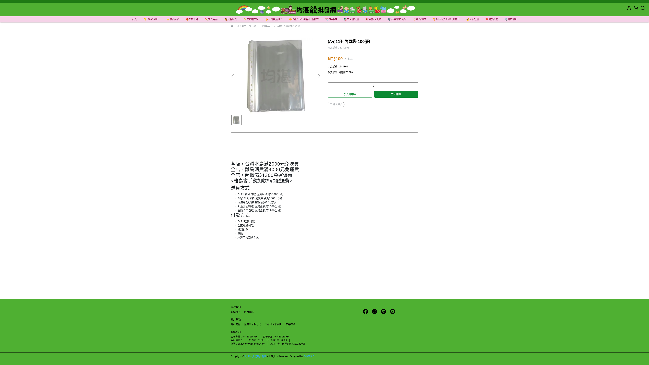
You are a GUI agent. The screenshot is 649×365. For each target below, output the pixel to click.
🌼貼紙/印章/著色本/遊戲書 (304, 19)
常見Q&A (290, 324)
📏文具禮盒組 (251, 19)
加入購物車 (350, 94)
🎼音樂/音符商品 (397, 19)
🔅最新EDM (419, 19)
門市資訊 (249, 311)
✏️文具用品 (211, 19)
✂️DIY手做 (331, 19)
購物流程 (235, 324)
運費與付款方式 (252, 324)
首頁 (134, 19)
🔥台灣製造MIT (273, 19)
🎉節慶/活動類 (373, 19)
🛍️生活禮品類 (351, 19)
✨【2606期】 (151, 19)
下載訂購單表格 (273, 324)
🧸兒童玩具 (230, 19)
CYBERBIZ (309, 356)
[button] (319, 76)
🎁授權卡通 (192, 19)
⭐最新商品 (172, 19)
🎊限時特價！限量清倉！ (446, 19)
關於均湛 (235, 311)
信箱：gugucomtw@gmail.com (248, 343)
